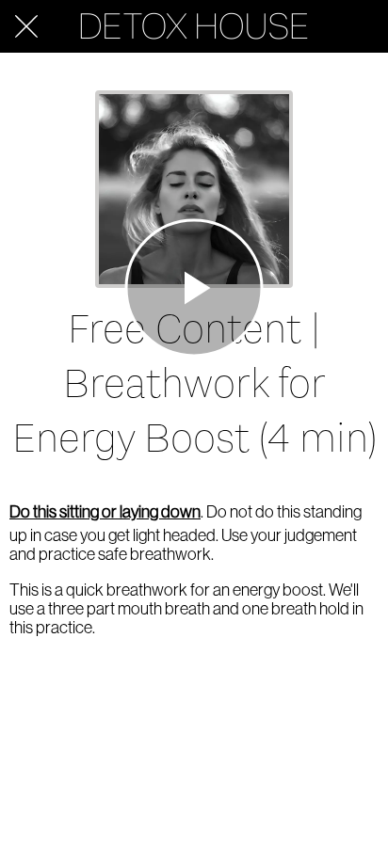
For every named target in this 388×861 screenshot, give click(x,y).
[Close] (26, 26)
